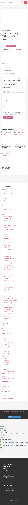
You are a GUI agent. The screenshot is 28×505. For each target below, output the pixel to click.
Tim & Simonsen (8, 307)
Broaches (4, 321)
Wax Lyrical (7, 314)
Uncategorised (5, 386)
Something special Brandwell (8, 378)
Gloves (6, 196)
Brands (7, 29)
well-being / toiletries (7, 391)
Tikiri (5, 305)
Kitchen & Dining (8, 346)
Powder (6, 291)
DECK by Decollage (9, 194)
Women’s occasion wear (7, 398)
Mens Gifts (6, 365)
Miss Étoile (6, 280)
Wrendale (6, 316)
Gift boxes (4, 336)
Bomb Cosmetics (6, 212)
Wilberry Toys (7, 209)
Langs (3, 356)
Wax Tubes (7, 353)
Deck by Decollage (6, 326)
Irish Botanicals (9, 342)
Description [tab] (4, 61)
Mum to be (6, 367)
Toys (3, 383)
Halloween (6, 362)
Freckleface (7, 240)
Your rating (7, 87)
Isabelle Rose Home (14, 29)
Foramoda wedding (6, 333)
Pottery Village (5, 373)
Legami (6, 272)
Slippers (6, 200)
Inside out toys (7, 254)
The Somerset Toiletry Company (12, 303)
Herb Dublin (7, 252)
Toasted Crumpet (8, 309)
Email (5, 106)
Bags (5, 191)
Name (5, 101)
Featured (4, 331)
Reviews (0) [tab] (4, 63)
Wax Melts (6, 351)
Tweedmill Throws (8, 311)
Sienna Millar (7, 296)
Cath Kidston (7, 223)
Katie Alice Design (8, 267)
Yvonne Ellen (7, 318)
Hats (5, 207)
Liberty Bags (7, 276)
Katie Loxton (7, 269)
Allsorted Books (8, 216)
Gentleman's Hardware (9, 243)
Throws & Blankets (8, 349)
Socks (5, 202)
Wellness (4, 393)
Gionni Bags (7, 245)
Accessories (4, 189)
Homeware (9, 49)
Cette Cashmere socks (10, 225)
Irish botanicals (7, 256)
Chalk (5, 227)
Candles (6, 340)
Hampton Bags (7, 249)
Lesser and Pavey (8, 274)
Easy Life (6, 236)
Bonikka (6, 221)
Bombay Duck (7, 218)
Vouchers (4, 388)
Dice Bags (6, 232)
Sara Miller (6, 294)
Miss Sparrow (7, 283)
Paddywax (6, 285)
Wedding (6, 369)
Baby (3, 205)
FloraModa (6, 238)
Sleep (5, 395)
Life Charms (7, 278)
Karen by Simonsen (8, 265)
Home (3, 29)
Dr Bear (6, 234)
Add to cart (10, 46)
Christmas (6, 360)
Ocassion (4, 358)
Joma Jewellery (8, 263)
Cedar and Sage (6, 323)
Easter (3, 328)
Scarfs (5, 198)
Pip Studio (6, 289)
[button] (14, 453)
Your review (7, 91)
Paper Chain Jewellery (9, 287)
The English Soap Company (10, 300)
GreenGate (7, 247)
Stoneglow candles (8, 298)
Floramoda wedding (10, 371)
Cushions (6, 344)
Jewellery (6, 260)
